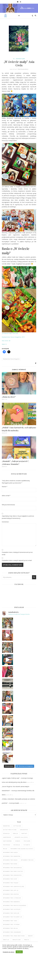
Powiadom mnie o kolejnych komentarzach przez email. (17, 553)
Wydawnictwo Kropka (11, 894)
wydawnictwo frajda (10, 882)
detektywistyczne (10, 829)
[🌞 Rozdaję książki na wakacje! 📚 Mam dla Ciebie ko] (7, 732)
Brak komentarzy (23, 69)
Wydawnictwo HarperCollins (13, 886)
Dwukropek (24, 829)
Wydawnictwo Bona (10, 863)
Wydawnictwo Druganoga (12, 867)
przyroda (6, 845)
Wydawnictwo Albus (10, 852)
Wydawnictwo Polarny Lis (12, 917)
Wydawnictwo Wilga (10, 928)
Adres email (6, 495)
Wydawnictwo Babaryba (11, 856)
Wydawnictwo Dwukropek (12, 875)
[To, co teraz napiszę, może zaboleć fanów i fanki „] (7, 623)
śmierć (30, 935)
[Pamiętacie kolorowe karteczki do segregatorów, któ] (7, 635)
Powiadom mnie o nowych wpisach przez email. (17, 560)
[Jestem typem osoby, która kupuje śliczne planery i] (7, 696)
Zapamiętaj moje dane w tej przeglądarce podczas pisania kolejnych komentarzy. (18, 517)
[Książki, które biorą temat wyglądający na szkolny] (7, 708)
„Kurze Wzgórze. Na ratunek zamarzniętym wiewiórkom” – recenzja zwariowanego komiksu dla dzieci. (18, 791)
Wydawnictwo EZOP (10, 879)
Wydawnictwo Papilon (11, 913)
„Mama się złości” (9, 397)
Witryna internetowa (8, 505)
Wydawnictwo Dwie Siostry (13, 871)
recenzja (17, 845)
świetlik (6, 939)
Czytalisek (17, 826)
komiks (17, 841)
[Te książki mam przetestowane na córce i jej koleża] (7, 659)
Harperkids (7, 837)
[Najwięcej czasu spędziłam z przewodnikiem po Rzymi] (7, 684)
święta (26, 939)
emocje (15, 833)
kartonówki (7, 841)
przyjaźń (27, 841)
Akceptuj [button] (19, 952)
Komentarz (5, 522)
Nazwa (4, 486)
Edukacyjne (20, 58)
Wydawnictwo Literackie (12, 898)
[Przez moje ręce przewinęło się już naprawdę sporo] (7, 720)
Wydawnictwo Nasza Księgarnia (11, 337)
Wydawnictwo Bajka (10, 860)
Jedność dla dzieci (21, 837)
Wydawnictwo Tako (10, 920)
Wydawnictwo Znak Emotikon (14, 935)
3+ (14, 58)
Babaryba (6, 826)
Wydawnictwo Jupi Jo (10, 890)
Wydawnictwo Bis (27, 860)
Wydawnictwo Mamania (11, 901)
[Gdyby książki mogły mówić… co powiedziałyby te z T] (7, 757)
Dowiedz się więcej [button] (8, 952)
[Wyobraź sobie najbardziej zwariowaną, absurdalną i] (7, 647)
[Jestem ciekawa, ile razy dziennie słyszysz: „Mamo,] (7, 745)
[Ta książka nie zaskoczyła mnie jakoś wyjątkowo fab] (7, 671)
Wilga (5, 848)
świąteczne (17, 939)
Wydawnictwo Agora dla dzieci (22, 848)
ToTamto (26, 845)
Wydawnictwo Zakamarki (12, 932)
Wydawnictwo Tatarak (11, 924)
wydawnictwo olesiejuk (11, 909)
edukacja (6, 833)
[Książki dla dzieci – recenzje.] (5, 15)
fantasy (24, 833)
